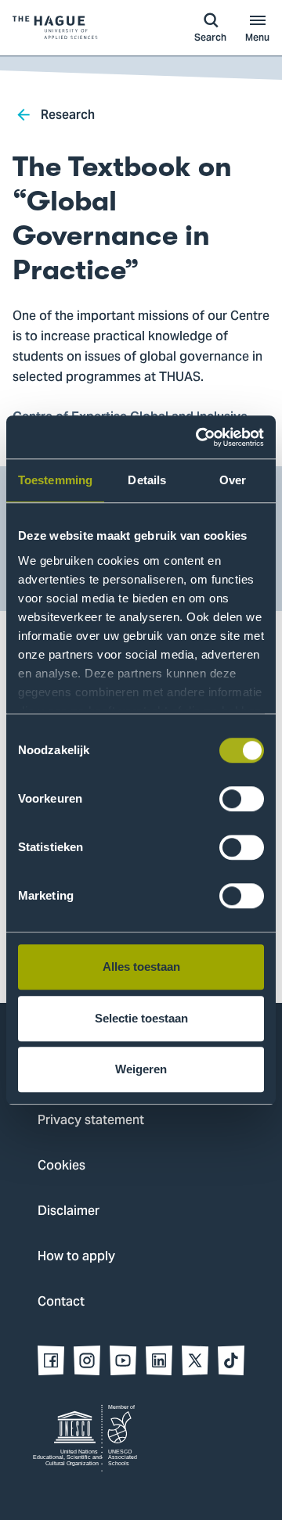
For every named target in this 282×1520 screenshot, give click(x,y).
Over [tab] (232, 480)
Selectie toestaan (141, 1018)
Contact (61, 1302)
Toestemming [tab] (55, 480)
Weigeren (141, 1069)
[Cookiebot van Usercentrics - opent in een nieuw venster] (199, 437)
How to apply (76, 1257)
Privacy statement (91, 1121)
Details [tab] (147, 480)
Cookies (61, 1166)
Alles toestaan (141, 966)
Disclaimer (68, 1211)
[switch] (241, 798)
